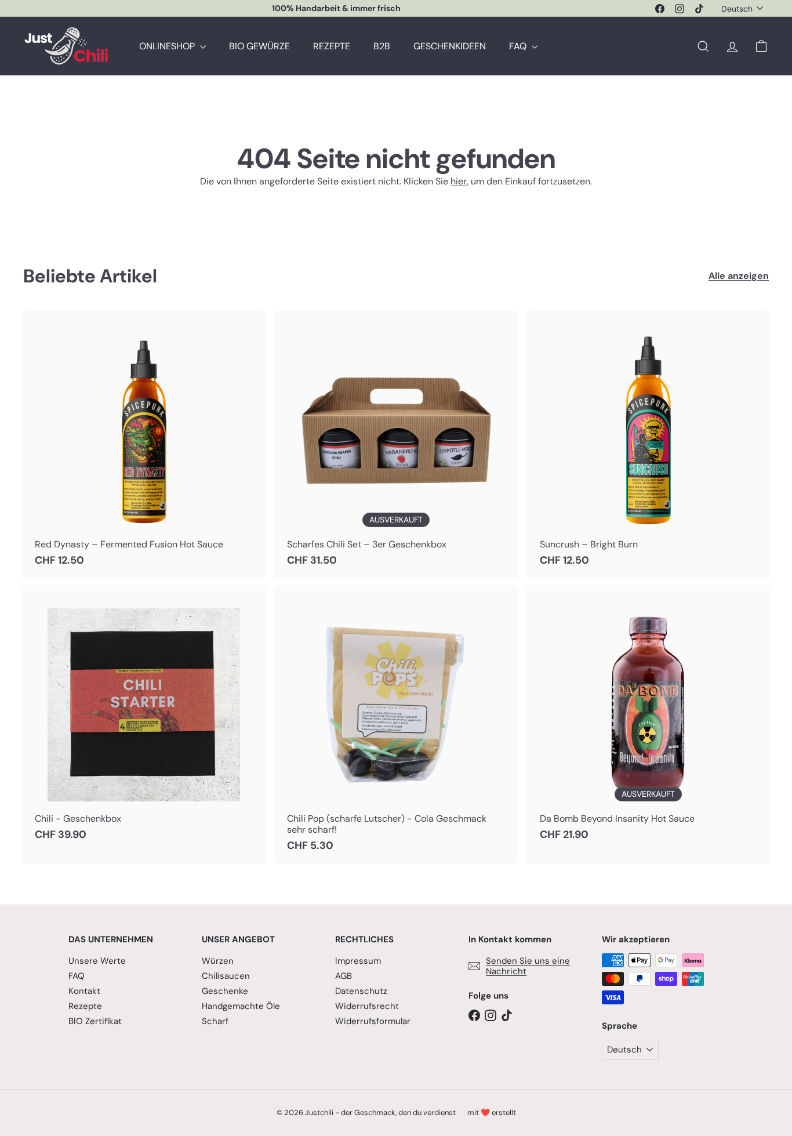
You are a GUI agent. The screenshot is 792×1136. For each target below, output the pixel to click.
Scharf (215, 1021)
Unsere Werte (97, 961)
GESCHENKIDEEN (449, 46)
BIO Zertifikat (95, 1021)
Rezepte (85, 1006)
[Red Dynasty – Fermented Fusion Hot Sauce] (143, 444)
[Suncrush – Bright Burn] (648, 444)
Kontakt (84, 991)
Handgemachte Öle (241, 1006)
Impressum (358, 961)
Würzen (218, 961)
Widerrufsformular (372, 1021)
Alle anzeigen (739, 275)
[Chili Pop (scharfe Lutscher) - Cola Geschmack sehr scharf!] (395, 724)
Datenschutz (361, 991)
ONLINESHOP (168, 46)
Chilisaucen (226, 976)
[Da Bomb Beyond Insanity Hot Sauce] (648, 719)
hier (459, 181)
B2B (381, 46)
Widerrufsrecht (367, 1006)
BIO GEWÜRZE (259, 46)
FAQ (519, 46)
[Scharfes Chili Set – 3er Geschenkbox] (395, 444)
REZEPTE (331, 46)
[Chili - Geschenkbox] (143, 719)
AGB (343, 976)
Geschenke (225, 991)
